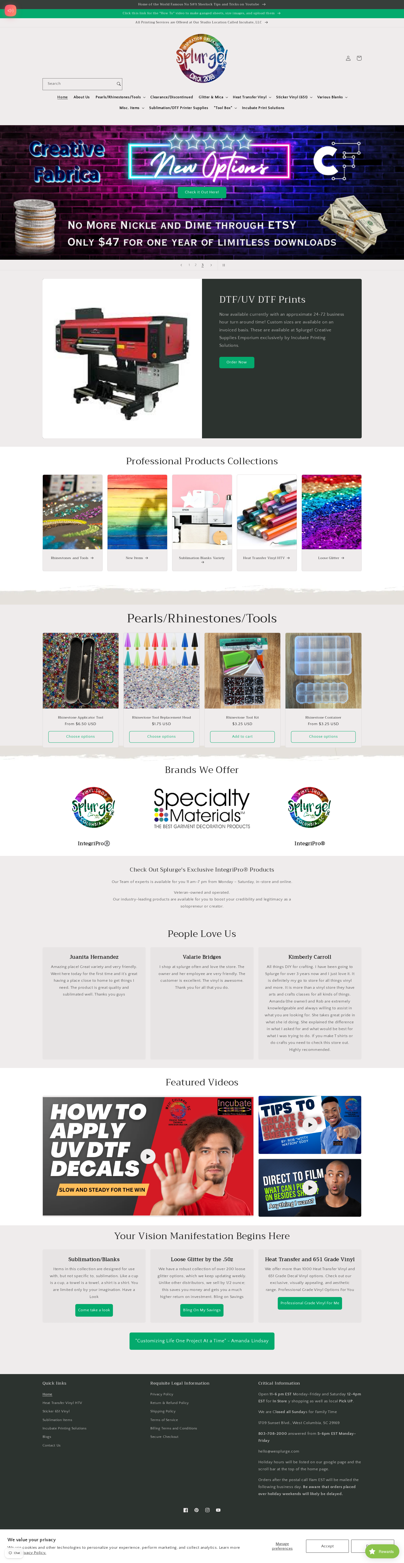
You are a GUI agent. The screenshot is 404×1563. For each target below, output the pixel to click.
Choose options (80, 737)
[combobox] (79, 84)
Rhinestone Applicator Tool (80, 717)
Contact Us (52, 1445)
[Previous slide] (181, 265)
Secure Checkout (164, 1437)
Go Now (336, 153)
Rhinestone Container (323, 717)
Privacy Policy (161, 1394)
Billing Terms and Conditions (173, 1428)
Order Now (237, 362)
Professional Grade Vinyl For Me (310, 1303)
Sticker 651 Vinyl (56, 1411)
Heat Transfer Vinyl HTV (264, 558)
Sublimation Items (57, 1420)
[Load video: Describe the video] (148, 1156)
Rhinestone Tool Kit (242, 717)
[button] (120, 97)
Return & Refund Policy (169, 1403)
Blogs (47, 1437)
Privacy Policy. (32, 1553)
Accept (327, 1546)
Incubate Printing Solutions (65, 1428)
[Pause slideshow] (223, 265)
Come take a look (94, 1310)
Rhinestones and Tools (70, 558)
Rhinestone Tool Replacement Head (161, 717)
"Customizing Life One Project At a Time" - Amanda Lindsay (202, 1340)
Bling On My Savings (202, 1310)
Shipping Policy (163, 1411)
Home (48, 1394)
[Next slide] (211, 265)
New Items (134, 558)
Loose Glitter (328, 558)
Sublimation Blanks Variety (202, 558)
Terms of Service (164, 1420)
